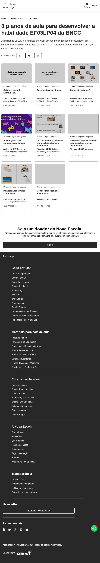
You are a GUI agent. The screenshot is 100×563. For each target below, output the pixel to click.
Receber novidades (38, 511)
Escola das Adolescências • (24, 311)
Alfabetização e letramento (24, 398)
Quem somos (18, 441)
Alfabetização (18, 290)
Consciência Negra (20, 282)
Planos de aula (17, 18)
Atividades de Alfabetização (24, 367)
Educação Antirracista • (22, 389)
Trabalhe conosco (20, 445)
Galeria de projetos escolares (25, 316)
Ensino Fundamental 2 (22, 402)
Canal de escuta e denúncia (25, 492)
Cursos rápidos (19, 410)
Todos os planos (19, 338)
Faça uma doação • (21, 453)
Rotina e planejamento (22, 406)
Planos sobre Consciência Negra (27, 346)
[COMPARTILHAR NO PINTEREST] (38, 55)
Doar (50, 245)
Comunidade (18, 432)
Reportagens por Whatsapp (24, 320)
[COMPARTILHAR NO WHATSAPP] (20, 55)
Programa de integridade (23, 484)
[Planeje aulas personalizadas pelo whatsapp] (94, 528)
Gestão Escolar (19, 307)
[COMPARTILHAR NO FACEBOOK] (29, 55)
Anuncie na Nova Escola (23, 462)
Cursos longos (18, 414)
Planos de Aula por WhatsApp (26, 363)
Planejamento (18, 303)
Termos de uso (18, 479)
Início (3, 18)
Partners (15, 457)
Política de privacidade (22, 488)
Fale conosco (18, 436)
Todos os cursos (19, 385)
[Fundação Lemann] (24, 553)
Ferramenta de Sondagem (24, 342)
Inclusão (15, 295)
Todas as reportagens (22, 274)
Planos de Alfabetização (23, 350)
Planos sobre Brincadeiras (24, 354)
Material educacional (21, 359)
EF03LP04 (12, 105)
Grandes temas (19, 278)
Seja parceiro (18, 449)
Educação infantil (20, 286)
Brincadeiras (17, 299)
